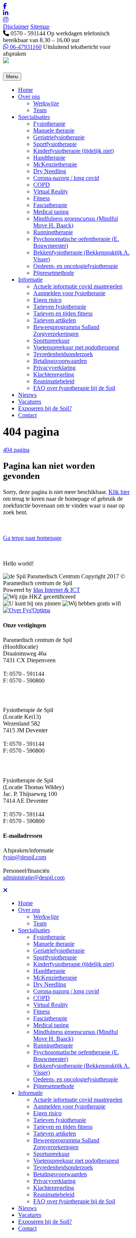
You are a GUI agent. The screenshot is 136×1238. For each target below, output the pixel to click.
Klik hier (119, 492)
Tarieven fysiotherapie (59, 306)
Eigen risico (47, 300)
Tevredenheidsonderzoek (63, 354)
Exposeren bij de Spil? (45, 408)
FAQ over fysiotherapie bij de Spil (74, 388)
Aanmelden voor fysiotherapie (69, 293)
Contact (27, 415)
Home (25, 90)
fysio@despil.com (24, 857)
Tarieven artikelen (54, 320)
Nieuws (27, 395)
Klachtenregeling (53, 374)
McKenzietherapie (55, 164)
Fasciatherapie (50, 205)
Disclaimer (16, 26)
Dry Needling (49, 171)
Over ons (29, 96)
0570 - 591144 (27, 33)
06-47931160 (25, 47)
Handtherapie (49, 157)
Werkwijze (46, 103)
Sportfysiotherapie (55, 144)
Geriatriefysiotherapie (59, 137)
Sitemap (39, 26)
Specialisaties (34, 117)
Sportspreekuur (51, 340)
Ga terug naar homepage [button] (32, 538)
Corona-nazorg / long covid (66, 178)
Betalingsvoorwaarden (60, 361)
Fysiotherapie (49, 123)
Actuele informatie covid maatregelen (77, 286)
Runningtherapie (53, 232)
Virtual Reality (50, 191)
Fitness (41, 198)
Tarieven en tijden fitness (63, 313)
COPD (41, 184)
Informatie (30, 279)
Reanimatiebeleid (53, 381)
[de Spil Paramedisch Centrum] (6, 61)
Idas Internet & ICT (56, 590)
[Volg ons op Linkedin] (68, 13)
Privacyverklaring (54, 367)
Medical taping (51, 212)
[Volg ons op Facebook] (68, 6)
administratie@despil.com (34, 877)
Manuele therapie (53, 130)
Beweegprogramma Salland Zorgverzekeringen (66, 330)
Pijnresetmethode (53, 273)
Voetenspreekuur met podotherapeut (76, 347)
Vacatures (29, 401)
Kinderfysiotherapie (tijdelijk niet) (73, 151)
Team (39, 110)
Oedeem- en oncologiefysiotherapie (75, 266)
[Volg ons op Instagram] (68, 20)
